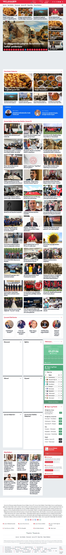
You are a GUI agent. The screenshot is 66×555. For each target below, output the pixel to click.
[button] (4, 36)
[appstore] (29, 533)
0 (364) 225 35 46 (49, 461)
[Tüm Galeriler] (61, 71)
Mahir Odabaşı (45, 111)
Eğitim (26, 342)
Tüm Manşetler (23, 528)
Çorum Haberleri (9, 414)
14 (34, 49)
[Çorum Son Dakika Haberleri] (41, 415)
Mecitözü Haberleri (36, 549)
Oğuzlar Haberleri (47, 549)
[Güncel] (20, 378)
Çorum (5, 5)
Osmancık (17, 5)
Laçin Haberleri (26, 549)
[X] (28, 520)
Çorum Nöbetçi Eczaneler (10, 523)
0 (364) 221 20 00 (49, 470)
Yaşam (35, 552)
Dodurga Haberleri (23, 548)
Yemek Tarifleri (43, 552)
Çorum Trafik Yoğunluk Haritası (54, 524)
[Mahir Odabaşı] (37, 112)
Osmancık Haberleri (19, 550)
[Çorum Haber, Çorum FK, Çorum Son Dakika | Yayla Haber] (9, 1)
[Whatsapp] (40, 520)
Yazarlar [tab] (8, 107)
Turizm (17, 552)
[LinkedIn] (35, 520)
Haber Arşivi (53, 528)
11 (27, 49)
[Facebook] (26, 520)
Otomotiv (29, 550)
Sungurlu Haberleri (8, 552)
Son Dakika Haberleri (39, 528)
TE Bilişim (61, 549)
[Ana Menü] (62, 5)
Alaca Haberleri (8, 547)
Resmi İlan (30, 5)
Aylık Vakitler (48, 362)
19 (46, 49)
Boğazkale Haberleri (29, 547)
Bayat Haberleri (18, 547)
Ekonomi (7, 342)
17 (41, 49)
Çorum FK (23, 5)
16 (39, 49)
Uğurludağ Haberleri (26, 552)
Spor (56, 550)
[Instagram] (33, 520)
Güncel (6, 378)
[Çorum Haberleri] (20, 414)
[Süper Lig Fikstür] (61, 406)
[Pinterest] (31, 520)
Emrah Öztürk (16, 111)
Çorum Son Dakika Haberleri (30, 415)
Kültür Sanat (17, 549)
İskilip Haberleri (54, 548)
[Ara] (62, 2)
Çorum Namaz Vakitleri (40, 523)
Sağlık (43, 550)
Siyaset (26, 378)
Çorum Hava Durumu (24, 523)
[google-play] (36, 533)
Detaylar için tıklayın (53, 402)
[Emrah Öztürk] (8, 112)
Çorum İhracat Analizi (19, 113)
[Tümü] (61, 317)
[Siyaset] (41, 378)
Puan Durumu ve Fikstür (9, 528)
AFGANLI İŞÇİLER (47, 113)
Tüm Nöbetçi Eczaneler (54, 476)
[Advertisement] (34, 60)
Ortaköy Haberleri (8, 550)
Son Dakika (11, 5)
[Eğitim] (41, 342)
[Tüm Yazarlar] (61, 107)
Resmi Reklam (38, 5)
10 (25, 49)
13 (32, 49)
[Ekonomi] (20, 342)
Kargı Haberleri (8, 549)
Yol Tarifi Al (57, 461)
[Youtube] (38, 520)
